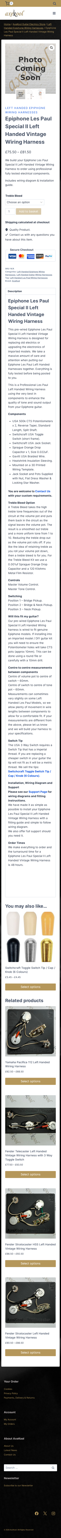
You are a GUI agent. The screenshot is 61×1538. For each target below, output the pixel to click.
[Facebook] (36, 1513)
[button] (51, 48)
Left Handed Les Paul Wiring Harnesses (29, 278)
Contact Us (42, 491)
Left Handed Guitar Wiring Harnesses (34, 275)
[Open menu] (54, 13)
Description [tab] (15, 291)
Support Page (38, 791)
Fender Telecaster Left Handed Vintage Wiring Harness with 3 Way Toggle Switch (28, 1155)
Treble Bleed (13, 195)
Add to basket (28, 211)
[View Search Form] (54, 3)
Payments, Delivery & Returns (19, 1397)
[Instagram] (53, 1513)
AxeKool (16, 281)
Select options (30, 987)
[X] (45, 1513)
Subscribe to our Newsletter (18, 1485)
